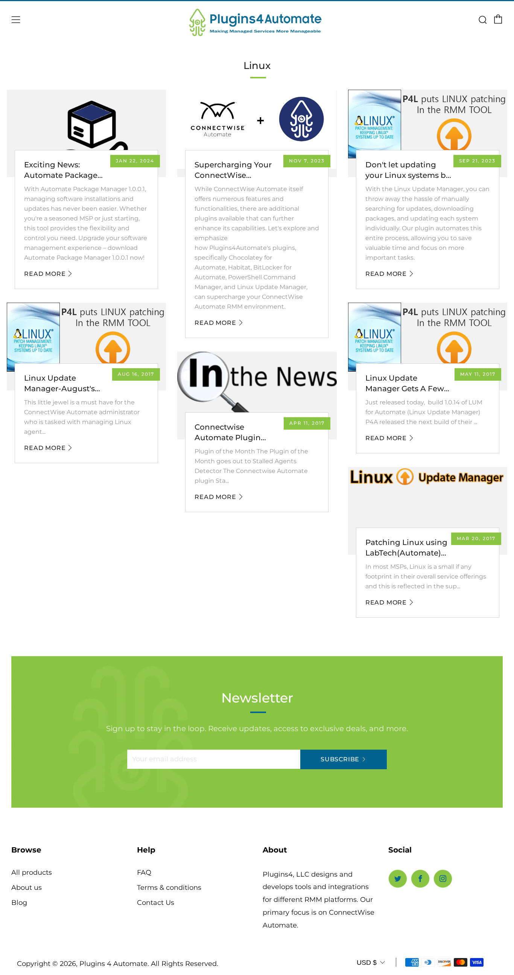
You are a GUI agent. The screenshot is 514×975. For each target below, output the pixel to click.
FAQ (144, 872)
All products (31, 872)
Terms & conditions (169, 887)
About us (26, 887)
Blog (19, 902)
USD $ (367, 962)
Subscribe (340, 759)
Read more (44, 273)
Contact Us (155, 902)
